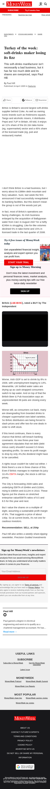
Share (8, 100)
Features (32, 86)
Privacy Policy (25, 741)
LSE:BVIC (16, 303)
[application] (25, 327)
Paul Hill (11, 83)
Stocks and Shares (25, 34)
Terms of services (32, 585)
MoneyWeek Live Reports (25, 686)
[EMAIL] (5, 614)
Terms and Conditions (25, 736)
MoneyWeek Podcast (13, 681)
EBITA (12, 474)
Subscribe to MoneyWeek (13, 663)
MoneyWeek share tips (13, 698)
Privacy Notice (34, 587)
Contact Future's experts (25, 732)
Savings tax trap (25, 15)
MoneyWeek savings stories (37, 698)
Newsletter (43, 100)
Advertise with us (25, 749)
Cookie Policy (25, 745)
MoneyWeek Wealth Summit (37, 681)
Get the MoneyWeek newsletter (37, 664)
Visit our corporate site (38, 779)
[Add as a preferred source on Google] (25, 767)
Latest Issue (25, 670)
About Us (25, 728)
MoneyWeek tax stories (25, 703)
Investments (9, 34)
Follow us (28, 100)
